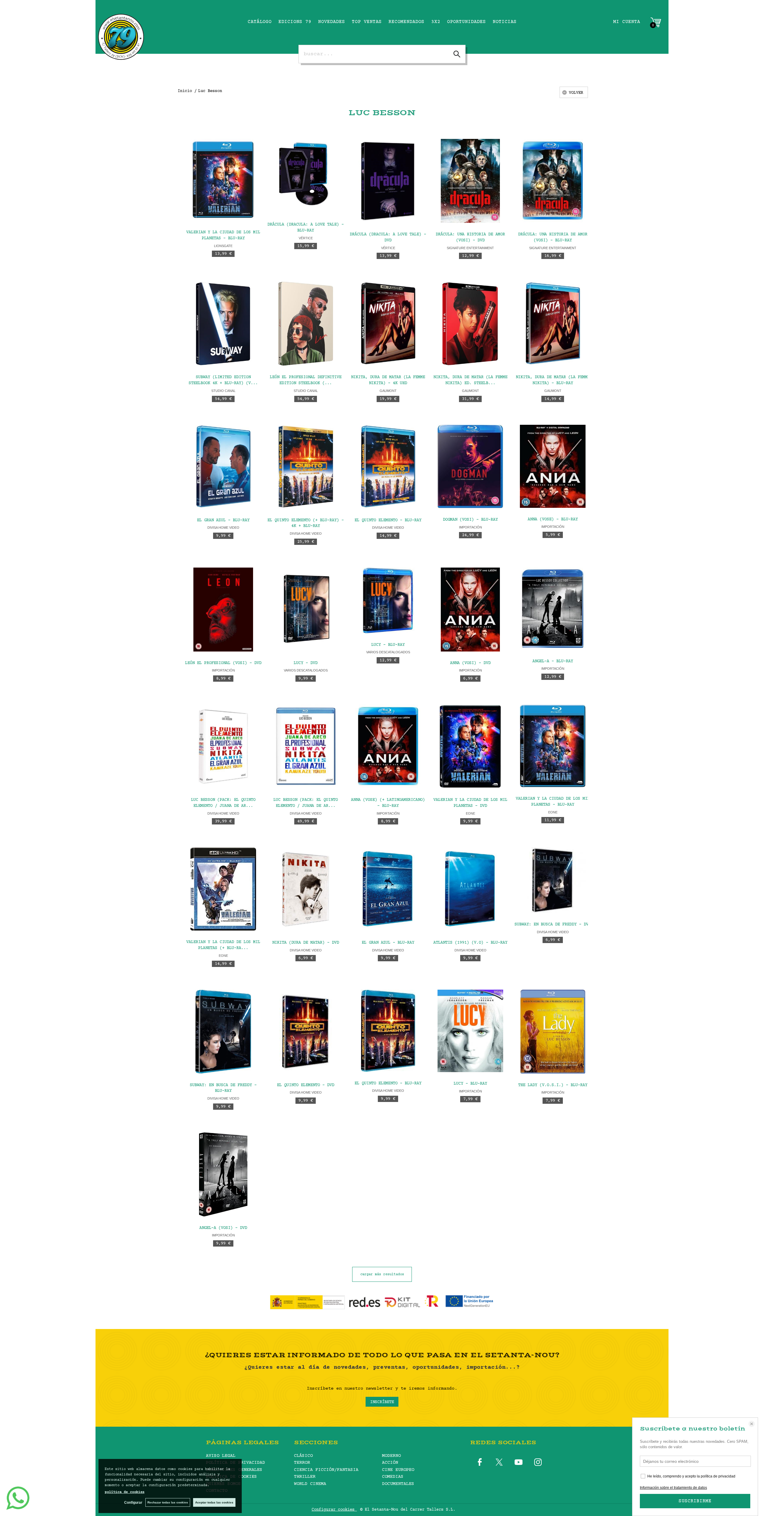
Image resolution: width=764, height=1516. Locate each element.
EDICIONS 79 (294, 21)
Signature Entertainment (470, 248)
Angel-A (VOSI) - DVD (223, 1228)
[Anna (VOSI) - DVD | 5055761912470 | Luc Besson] (470, 610)
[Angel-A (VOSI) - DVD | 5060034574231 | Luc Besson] (223, 1174)
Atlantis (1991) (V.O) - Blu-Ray (470, 942)
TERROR (302, 1462)
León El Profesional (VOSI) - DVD (223, 663)
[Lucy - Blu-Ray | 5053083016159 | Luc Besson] (470, 1031)
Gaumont (388, 391)
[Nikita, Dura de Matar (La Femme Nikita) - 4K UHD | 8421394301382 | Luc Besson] (388, 324)
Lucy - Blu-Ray (388, 645)
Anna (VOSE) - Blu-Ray (553, 519)
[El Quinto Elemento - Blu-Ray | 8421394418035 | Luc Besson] (388, 467)
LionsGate (223, 246)
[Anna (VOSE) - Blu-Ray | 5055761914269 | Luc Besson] (553, 466)
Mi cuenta (626, 21)
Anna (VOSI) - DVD (470, 663)
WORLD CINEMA (310, 1483)
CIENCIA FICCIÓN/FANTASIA (326, 1469)
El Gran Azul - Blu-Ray (223, 520)
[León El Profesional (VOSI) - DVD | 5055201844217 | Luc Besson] (223, 610)
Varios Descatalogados (306, 670)
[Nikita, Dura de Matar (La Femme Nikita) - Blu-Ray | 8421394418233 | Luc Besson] (553, 324)
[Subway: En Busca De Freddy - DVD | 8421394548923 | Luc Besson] (553, 880)
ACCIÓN (390, 1462)
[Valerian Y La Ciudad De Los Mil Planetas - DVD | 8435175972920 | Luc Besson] (470, 746)
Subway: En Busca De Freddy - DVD (553, 924)
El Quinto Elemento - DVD (305, 1085)
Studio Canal (223, 391)
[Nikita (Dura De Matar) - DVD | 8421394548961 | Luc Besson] (305, 889)
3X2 (435, 21)
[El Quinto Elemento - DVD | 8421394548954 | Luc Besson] (305, 1032)
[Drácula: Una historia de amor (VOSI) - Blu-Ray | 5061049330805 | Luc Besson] (553, 181)
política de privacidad (718, 1476)
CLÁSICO (303, 1455)
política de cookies (124, 1492)
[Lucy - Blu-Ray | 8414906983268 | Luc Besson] (388, 600)
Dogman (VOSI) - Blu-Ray (470, 519)
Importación (470, 527)
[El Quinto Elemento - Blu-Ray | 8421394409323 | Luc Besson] (388, 1031)
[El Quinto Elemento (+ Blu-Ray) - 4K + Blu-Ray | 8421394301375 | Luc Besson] (305, 467)
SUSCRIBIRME (695, 1501)
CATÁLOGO (260, 21)
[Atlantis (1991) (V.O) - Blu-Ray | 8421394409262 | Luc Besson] (470, 889)
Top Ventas (367, 21)
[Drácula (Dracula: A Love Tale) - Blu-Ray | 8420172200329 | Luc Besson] (305, 176)
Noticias (505, 21)
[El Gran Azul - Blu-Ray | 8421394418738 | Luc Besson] (223, 467)
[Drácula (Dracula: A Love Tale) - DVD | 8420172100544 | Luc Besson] (388, 181)
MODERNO (391, 1455)
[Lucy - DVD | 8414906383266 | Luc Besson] (305, 610)
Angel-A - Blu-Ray (552, 661)
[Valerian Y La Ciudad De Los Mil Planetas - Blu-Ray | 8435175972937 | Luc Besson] (553, 745)
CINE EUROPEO (398, 1469)
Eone (470, 813)
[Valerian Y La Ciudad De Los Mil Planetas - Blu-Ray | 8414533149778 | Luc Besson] (223, 180)
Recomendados (406, 21)
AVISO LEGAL (220, 1455)
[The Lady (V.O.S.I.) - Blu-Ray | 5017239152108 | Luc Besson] (553, 1032)
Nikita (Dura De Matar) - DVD (305, 942)
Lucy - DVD (306, 663)
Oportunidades (466, 21)
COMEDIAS (392, 1476)
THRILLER (304, 1476)
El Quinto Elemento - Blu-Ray (388, 520)
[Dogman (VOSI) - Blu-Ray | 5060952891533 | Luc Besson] (470, 466)
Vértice (306, 238)
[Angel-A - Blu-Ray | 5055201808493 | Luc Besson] (553, 609)
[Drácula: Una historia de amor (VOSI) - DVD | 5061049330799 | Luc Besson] (470, 181)
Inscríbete (382, 1402)
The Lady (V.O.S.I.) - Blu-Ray (552, 1085)
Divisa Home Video (223, 527)
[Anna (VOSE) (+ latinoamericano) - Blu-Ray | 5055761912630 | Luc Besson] (388, 746)
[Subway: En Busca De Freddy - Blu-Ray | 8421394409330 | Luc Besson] (223, 1032)
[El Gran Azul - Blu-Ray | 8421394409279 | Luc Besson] (388, 889)
